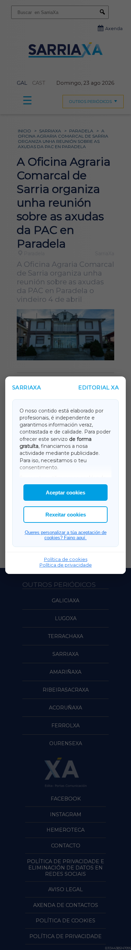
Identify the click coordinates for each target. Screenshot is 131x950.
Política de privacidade (65, 565)
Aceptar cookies (65, 492)
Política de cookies (65, 559)
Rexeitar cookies (65, 515)
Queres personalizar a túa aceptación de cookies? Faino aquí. (66, 535)
